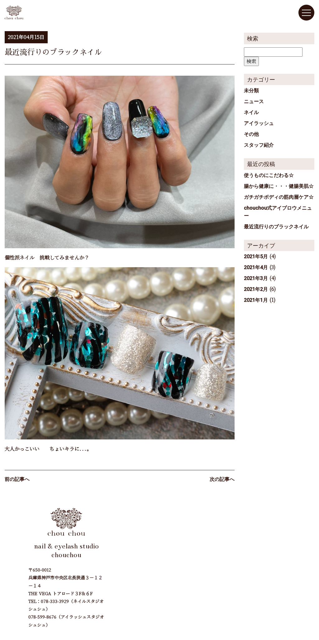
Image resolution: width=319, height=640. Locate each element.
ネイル (251, 112)
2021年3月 (256, 278)
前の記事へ (17, 479)
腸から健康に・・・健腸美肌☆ (279, 186)
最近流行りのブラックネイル (276, 227)
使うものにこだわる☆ (269, 175)
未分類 (251, 90)
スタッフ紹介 (259, 145)
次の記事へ (222, 479)
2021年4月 (256, 267)
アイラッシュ (259, 123)
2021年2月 (256, 289)
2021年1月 (256, 300)
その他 (251, 134)
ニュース (254, 101)
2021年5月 (256, 256)
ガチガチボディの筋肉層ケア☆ (279, 197)
